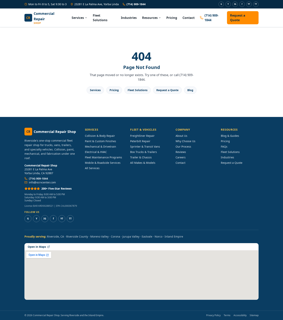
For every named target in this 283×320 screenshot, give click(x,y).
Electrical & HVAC (96, 152)
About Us (181, 136)
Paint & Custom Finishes (100, 141)
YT (249, 4)
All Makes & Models (142, 163)
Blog (190, 90)
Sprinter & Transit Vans (145, 146)
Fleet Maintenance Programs (103, 157)
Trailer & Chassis (141, 157)
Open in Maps (37, 247)
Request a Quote (237, 17)
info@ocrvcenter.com (42, 182)
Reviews (181, 152)
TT (256, 4)
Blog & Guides (230, 136)
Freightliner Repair (142, 136)
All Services (92, 168)
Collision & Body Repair (100, 136)
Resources (150, 18)
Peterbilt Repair (140, 141)
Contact (189, 18)
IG (235, 4)
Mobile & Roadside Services (103, 163)
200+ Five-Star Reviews (56, 188)
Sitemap (254, 315)
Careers (181, 157)
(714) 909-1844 (136, 4)
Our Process (183, 146)
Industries (129, 18)
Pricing (171, 18)
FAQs (224, 146)
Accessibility (240, 315)
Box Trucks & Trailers (143, 152)
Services (78, 18)
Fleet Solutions (100, 17)
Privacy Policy (213, 315)
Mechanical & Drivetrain (100, 146)
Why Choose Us (185, 141)
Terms (227, 315)
